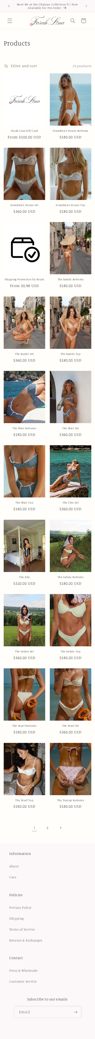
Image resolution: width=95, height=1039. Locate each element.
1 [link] (34, 827)
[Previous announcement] (9, 6)
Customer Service (23, 981)
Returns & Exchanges (25, 940)
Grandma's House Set (24, 205)
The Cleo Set (70, 502)
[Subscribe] (75, 1012)
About (14, 866)
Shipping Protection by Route (24, 279)
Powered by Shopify (59, 1036)
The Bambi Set (24, 354)
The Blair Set (70, 428)
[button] (9, 20)
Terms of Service (22, 929)
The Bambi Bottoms (71, 279)
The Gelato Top (70, 651)
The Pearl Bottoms (24, 725)
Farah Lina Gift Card (24, 130)
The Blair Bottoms (24, 428)
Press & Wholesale (23, 970)
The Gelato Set (24, 651)
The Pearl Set (70, 725)
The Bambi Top (71, 354)
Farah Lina (39, 1036)
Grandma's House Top (70, 205)
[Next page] (60, 827)
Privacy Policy (20, 907)
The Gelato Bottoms (71, 577)
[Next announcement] (86, 6)
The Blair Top (24, 502)
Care (13, 877)
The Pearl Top (24, 800)
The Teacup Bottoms (70, 800)
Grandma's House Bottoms (70, 130)
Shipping (16, 918)
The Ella (24, 577)
